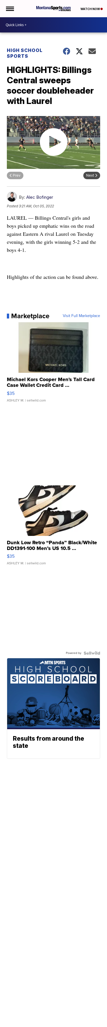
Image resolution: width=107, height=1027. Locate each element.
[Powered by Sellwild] (92, 653)
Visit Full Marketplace (81, 316)
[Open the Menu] (9, 8)
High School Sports (25, 53)
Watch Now (90, 9)
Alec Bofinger (39, 197)
